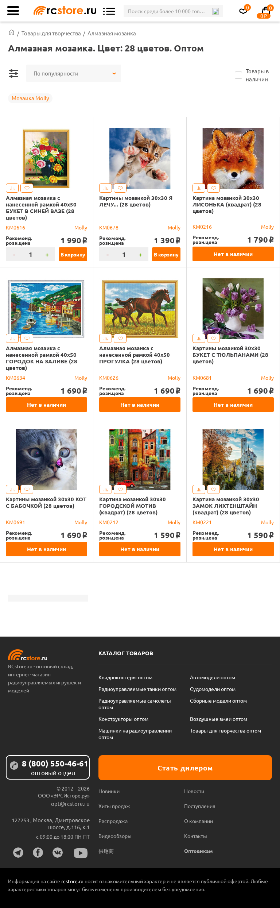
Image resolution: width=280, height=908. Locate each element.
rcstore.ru (73, 881)
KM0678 (108, 227)
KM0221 (202, 522)
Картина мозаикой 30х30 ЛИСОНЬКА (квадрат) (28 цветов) (226, 204)
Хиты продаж (114, 806)
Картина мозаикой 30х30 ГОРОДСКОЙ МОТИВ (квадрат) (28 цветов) (132, 505)
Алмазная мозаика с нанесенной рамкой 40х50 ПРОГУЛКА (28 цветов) (134, 354)
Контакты (195, 835)
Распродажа (113, 821)
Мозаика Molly (30, 97)
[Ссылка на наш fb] (38, 852)
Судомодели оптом (213, 688)
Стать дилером (185, 767)
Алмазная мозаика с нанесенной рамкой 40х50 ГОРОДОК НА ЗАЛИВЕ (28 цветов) (41, 358)
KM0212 (108, 522)
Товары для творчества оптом (225, 730)
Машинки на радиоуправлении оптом (135, 733)
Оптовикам (198, 850)
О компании (198, 821)
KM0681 (202, 377)
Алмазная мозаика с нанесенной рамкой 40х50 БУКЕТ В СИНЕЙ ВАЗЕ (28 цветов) (41, 207)
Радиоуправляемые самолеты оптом (134, 703)
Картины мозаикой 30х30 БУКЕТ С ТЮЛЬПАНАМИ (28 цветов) (230, 354)
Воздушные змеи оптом (218, 718)
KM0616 (15, 227)
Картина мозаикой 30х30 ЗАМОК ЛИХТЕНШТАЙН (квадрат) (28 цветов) (225, 505)
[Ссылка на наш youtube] (81, 853)
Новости (194, 791)
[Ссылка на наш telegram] (18, 852)
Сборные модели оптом (218, 700)
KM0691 (15, 522)
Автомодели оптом (212, 677)
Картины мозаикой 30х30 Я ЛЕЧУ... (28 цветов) (135, 201)
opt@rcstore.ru (70, 803)
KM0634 (15, 377)
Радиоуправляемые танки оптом (137, 688)
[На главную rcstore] (63, 11)
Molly (80, 227)
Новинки (109, 791)
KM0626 (108, 377)
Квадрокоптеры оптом (125, 677)
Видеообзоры (115, 835)
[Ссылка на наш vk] (57, 852)
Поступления (199, 806)
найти (215, 11)
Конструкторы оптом (123, 718)
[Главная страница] (11, 33)
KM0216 (202, 226)
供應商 (106, 850)
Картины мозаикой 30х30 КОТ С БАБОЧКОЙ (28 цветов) (46, 502)
